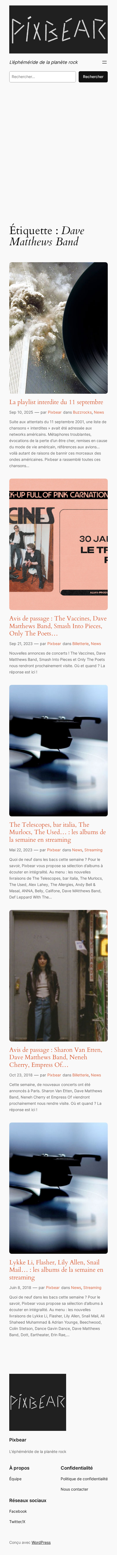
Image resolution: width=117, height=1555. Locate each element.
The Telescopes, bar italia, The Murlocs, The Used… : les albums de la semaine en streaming (57, 832)
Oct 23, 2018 (21, 1075)
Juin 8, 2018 (20, 1287)
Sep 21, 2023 (21, 643)
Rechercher (93, 76)
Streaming (93, 849)
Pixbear (54, 412)
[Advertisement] (58, 151)
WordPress (41, 1542)
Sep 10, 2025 (21, 412)
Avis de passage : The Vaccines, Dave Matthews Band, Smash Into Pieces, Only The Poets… (58, 626)
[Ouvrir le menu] (104, 62)
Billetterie (80, 643)
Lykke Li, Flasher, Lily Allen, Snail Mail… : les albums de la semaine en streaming (56, 1270)
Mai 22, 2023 (20, 849)
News (99, 412)
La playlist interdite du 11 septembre (56, 402)
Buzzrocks (82, 412)
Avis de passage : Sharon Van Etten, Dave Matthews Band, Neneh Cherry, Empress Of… (55, 1057)
